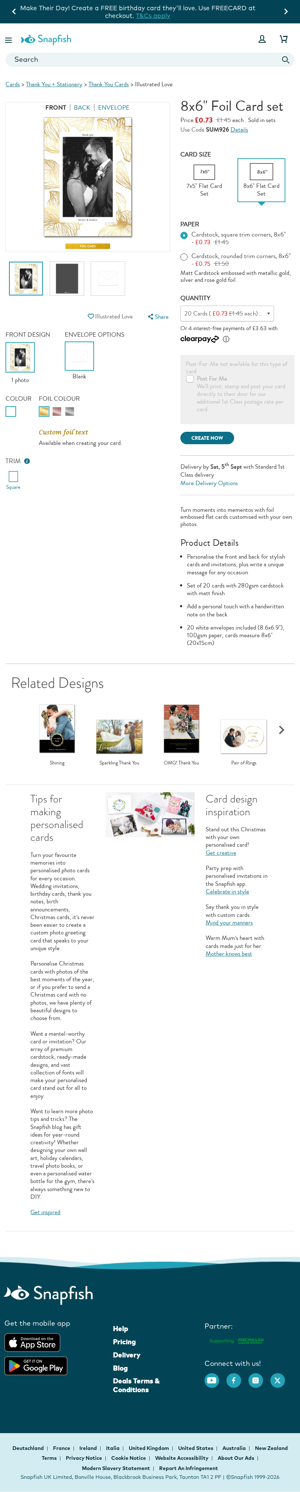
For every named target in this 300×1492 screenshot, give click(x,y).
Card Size (195, 154)
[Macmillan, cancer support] (236, 1340)
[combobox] (150, 60)
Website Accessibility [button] (182, 1458)
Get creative (221, 852)
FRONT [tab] (55, 107)
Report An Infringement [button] (188, 1468)
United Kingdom (149, 1448)
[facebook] (237, 1376)
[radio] (10, 411)
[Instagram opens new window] (259, 1376)
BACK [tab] (82, 107)
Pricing (124, 1341)
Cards (12, 84)
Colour (18, 399)
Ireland (88, 1448)
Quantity (195, 298)
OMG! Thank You (181, 763)
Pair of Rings (243, 763)
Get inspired (45, 1212)
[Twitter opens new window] (281, 1376)
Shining (57, 763)
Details (239, 129)
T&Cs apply (243, 8)
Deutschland (28, 1448)
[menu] (157, 316)
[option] (25, 282)
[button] (9, 39)
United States (196, 1448)
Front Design (27, 335)
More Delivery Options (209, 483)
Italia (113, 1448)
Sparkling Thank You (119, 763)
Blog (120, 1368)
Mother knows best (229, 953)
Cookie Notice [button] (128, 1458)
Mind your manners (229, 922)
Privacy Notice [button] (84, 1458)
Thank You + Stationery (54, 84)
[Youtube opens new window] (215, 1376)
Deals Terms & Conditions (136, 1385)
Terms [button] (49, 1458)
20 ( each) (241, 313)
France (62, 1448)
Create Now (207, 438)
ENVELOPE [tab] (114, 107)
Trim (13, 461)
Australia (234, 1448)
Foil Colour (59, 399)
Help (120, 1328)
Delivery (126, 1355)
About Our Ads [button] (236, 1458)
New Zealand (271, 1448)
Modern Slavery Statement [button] (116, 1468)
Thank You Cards (109, 84)
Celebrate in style (227, 891)
